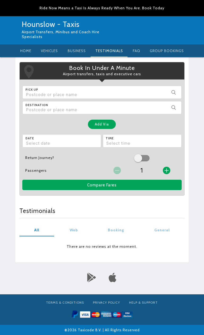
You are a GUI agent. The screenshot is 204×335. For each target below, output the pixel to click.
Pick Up (32, 89)
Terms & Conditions (65, 302)
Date (30, 138)
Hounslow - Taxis (50, 24)
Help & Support (143, 302)
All (36, 230)
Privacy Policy (106, 302)
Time (110, 138)
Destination (37, 105)
